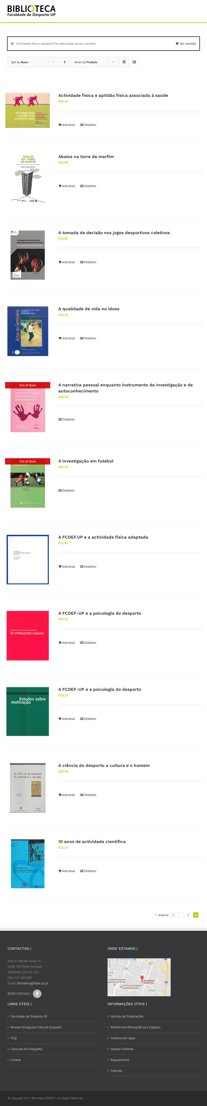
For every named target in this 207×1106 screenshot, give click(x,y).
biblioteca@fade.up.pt (32, 983)
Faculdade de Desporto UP (29, 1016)
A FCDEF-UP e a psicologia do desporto (99, 613)
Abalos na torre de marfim (86, 156)
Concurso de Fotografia (26, 1049)
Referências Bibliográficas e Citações (135, 1027)
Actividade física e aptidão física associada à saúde (113, 95)
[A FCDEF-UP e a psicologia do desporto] (27, 635)
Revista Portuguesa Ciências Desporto (36, 1027)
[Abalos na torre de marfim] (27, 179)
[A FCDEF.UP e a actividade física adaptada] (27, 559)
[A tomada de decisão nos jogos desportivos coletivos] (27, 255)
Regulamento (120, 1060)
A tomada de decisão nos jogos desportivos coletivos (114, 232)
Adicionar (68, 125)
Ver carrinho (188, 43)
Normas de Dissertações (127, 1016)
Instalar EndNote (122, 1049)
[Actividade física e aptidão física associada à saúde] (27, 110)
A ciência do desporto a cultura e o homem (104, 765)
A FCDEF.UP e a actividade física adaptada (103, 537)
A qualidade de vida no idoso (88, 308)
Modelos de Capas (123, 1038)
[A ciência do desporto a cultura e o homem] (27, 788)
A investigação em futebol (85, 460)
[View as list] (134, 62)
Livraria (15, 1060)
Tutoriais (116, 1071)
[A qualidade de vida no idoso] (27, 331)
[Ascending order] (64, 62)
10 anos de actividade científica (92, 841)
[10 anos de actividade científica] (27, 864)
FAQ (14, 1038)
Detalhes (90, 125)
